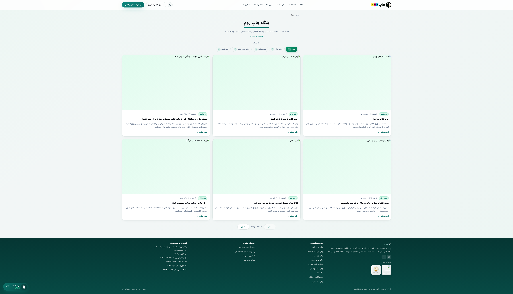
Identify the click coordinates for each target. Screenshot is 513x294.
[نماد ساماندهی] (376, 270)
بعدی (243, 226)
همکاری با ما (246, 4)
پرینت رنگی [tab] (261, 49)
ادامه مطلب (383, 132)
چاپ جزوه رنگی (317, 256)
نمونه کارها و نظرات (316, 277)
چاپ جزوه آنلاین (317, 247)
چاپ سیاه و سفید (316, 269)
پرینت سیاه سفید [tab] (242, 49)
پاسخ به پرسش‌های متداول (245, 251)
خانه (301, 4)
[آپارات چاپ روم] (384, 257)
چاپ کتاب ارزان (317, 281)
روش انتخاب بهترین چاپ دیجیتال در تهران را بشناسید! (365, 203)
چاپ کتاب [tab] (223, 49)
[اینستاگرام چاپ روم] (389, 257)
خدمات (293, 4)
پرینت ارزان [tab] (277, 49)
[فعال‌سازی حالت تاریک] (170, 4)
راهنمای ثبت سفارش (247, 247)
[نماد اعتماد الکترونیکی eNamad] (386, 270)
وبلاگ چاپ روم (249, 260)
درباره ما (269, 4)
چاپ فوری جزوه (317, 260)
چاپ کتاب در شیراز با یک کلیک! (284, 119)
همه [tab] (291, 49)
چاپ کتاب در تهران (380, 119)
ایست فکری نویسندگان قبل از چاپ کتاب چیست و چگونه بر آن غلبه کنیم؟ (174, 119)
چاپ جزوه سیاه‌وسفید (315, 251)
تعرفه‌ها (281, 4)
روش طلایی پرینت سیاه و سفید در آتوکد (189, 203)
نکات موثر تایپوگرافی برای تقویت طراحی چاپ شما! (275, 203)
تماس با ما (258, 4)
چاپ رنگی (319, 273)
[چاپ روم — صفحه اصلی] (381, 5)
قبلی (269, 226)
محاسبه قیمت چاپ (315, 264)
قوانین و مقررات (249, 256)
